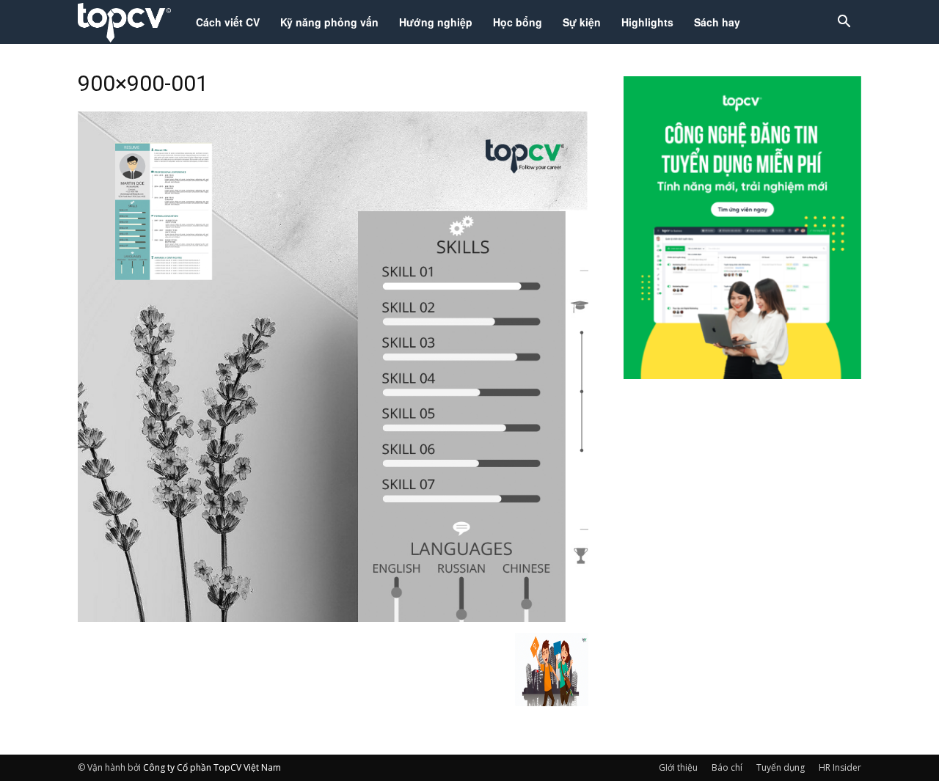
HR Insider (840, 767)
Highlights (647, 22)
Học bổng (517, 22)
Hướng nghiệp (435, 22)
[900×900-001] (333, 617)
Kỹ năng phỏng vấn (329, 22)
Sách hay (717, 22)
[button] (843, 23)
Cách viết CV (228, 22)
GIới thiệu (678, 767)
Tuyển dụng (780, 767)
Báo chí (727, 767)
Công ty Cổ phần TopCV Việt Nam (212, 767)
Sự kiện (582, 22)
